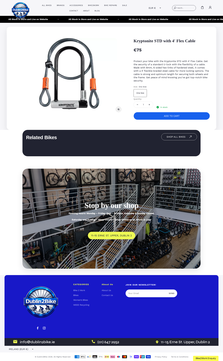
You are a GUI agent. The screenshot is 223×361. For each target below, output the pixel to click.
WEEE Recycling (81, 305)
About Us (106, 290)
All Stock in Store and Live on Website (78, 19)
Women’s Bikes (80, 300)
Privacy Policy (161, 357)
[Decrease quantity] (137, 105)
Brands (60, 5)
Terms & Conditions (179, 357)
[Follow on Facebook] (37, 328)
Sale (124, 5)
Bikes (75, 295)
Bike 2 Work (79, 290)
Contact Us (107, 295)
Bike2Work (93, 5)
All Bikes (47, 5)
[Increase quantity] (149, 105)
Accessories (76, 5)
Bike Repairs (110, 5)
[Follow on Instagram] (44, 328)
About (86, 11)
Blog (97, 11)
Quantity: (138, 99)
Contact (73, 11)
